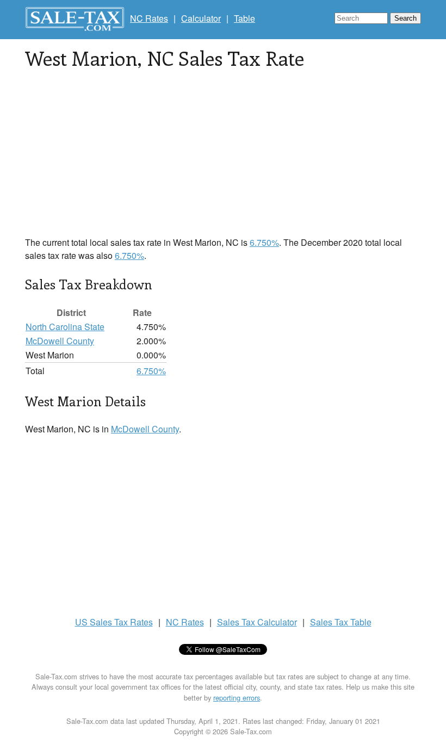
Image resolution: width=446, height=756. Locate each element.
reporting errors (236, 697)
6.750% (264, 242)
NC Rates (149, 18)
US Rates (114, 622)
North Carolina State (65, 326)
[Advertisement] (223, 160)
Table (244, 18)
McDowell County (60, 340)
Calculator (201, 18)
